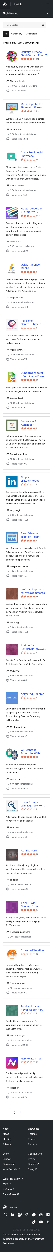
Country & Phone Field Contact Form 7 (34, 53)
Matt (7, 1183)
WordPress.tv (11, 1169)
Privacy (7, 1144)
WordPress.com (13, 1178)
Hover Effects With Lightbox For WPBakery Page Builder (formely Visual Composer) (32, 804)
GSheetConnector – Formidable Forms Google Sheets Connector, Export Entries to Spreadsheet (33, 374)
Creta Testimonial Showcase (32, 154)
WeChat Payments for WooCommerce (33, 591)
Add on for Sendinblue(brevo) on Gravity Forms (32, 647)
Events (31, 1158)
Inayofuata (37, 1112)
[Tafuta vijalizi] (43, 25)
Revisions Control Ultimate (31, 322)
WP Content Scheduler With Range (30, 751)
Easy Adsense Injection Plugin (30, 535)
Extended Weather (32, 950)
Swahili (13, 1207)
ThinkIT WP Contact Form (29, 904)
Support (7, 1158)
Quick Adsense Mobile (30, 266)
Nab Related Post (32, 1058)
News (6, 1133)
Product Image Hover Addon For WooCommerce (31, 1008)
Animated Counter (32, 693)
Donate (33, 1164)
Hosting (7, 1139)
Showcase (33, 1128)
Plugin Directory (11, 13)
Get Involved (35, 1153)
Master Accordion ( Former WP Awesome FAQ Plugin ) (32, 210)
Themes (32, 1133)
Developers (9, 1164)
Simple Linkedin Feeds (30, 479)
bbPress (9, 1189)
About (6, 1128)
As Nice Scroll (29, 850)
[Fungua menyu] (48, 4)
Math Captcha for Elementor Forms (32, 106)
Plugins (31, 1139)
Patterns (32, 1144)
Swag (32, 1169)
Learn (6, 1153)
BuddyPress (11, 1194)
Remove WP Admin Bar (28, 423)
